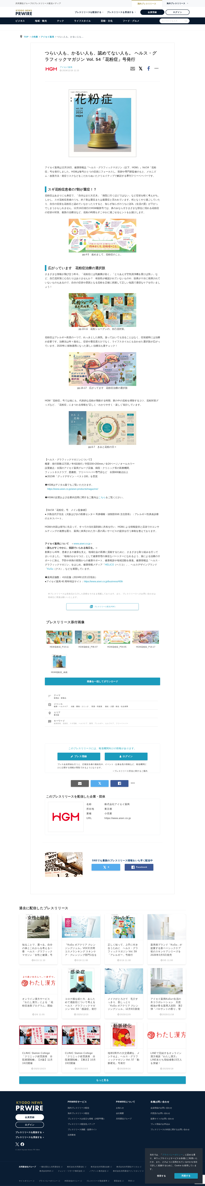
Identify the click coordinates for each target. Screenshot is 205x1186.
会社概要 (120, 1113)
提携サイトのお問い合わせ (162, 1119)
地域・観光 (41, 21)
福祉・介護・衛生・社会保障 (116, 706)
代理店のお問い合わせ (160, 1113)
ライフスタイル (82, 21)
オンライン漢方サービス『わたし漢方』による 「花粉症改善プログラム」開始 (37, 1002)
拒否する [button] (161, 1176)
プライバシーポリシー (172, 1155)
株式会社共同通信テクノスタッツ (127, 1171)
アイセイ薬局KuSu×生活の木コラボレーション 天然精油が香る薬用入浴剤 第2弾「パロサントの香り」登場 (166, 1006)
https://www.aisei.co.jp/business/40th (103, 581)
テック (60, 21)
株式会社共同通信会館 (100, 1167)
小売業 (34, 37)
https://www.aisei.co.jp (117, 818)
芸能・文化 (107, 21)
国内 (147, 4)
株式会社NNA (45, 1171)
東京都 (56, 715)
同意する (186, 1175)
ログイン (177, 12)
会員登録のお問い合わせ (161, 1108)
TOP (26, 37)
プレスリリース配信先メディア (81, 1124)
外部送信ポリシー (72, 1181)
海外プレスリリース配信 (78, 1113)
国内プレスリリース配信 (78, 1108)
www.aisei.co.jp (82, 543)
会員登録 (152, 12)
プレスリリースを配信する (88, 12)
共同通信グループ (124, 1119)
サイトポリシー (25, 1181)
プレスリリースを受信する (120, 12)
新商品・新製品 (60, 698)
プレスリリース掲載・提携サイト (82, 1129)
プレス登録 (80, 756)
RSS (130, 1181)
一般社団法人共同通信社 (49, 1167)
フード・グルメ (131, 21)
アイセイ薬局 (47, 37)
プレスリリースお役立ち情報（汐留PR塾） (87, 1119)
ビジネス (20, 21)
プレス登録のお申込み (160, 1124)
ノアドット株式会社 (97, 1171)
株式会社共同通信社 (75, 1167)
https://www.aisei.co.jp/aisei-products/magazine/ (71, 489)
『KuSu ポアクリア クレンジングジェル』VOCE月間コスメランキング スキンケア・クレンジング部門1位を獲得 (81, 951)
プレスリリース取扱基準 (96, 1181)
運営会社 (117, 1181)
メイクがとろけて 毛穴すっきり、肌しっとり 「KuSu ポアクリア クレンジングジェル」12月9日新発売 (124, 1006)
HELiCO (109, 564)
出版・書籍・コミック (80, 706)
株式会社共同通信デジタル (127, 1167)
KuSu (50, 569)
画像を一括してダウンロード (102, 681)
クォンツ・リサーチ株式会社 (70, 1171)
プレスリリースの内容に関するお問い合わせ (170, 1129)
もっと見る (102, 1080)
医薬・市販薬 (97, 706)
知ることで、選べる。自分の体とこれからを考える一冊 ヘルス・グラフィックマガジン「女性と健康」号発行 (37, 951)
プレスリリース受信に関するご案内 (131, 771)
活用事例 (71, 1135)
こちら (102, 497)
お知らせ (120, 1108)
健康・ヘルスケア (61, 706)
